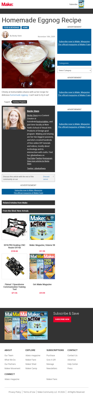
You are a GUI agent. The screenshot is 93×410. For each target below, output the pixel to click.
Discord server (46, 177)
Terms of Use (29, 392)
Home (25, 27)
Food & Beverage (11, 27)
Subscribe (73, 4)
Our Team (9, 355)
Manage (50, 364)
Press (69, 368)
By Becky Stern (16, 36)
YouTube (31, 158)
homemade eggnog (19, 95)
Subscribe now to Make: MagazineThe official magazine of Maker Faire (28, 191)
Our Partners (10, 364)
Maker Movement (12, 368)
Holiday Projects (19, 102)
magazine (33, 355)
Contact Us (72, 355)
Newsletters (51, 368)
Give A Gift (51, 359)
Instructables (42, 121)
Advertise (71, 359)
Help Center (72, 364)
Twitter (39, 158)
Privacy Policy (15, 392)
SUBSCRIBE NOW (62, 319)
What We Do (10, 359)
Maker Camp (31, 368)
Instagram (47, 158)
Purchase (50, 355)
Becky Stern (33, 111)
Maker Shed (31, 364)
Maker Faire (31, 359)
